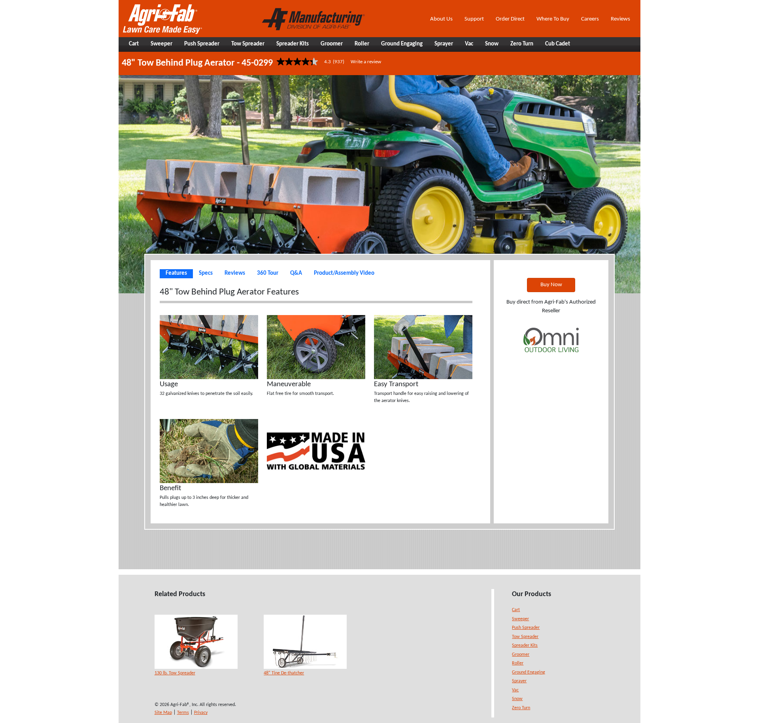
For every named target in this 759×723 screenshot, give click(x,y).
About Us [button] (441, 19)
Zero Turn (521, 708)
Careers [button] (590, 19)
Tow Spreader (525, 636)
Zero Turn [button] (521, 44)
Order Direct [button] (510, 19)
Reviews (620, 19)
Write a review (366, 61)
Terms (183, 712)
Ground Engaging (528, 672)
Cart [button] (134, 44)
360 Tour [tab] (267, 273)
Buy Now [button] (551, 285)
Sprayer (519, 681)
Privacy (201, 712)
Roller (517, 663)
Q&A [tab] (296, 273)
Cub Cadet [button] (557, 44)
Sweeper (520, 619)
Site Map (163, 712)
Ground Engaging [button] (402, 44)
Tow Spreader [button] (247, 44)
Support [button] (474, 19)
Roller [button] (362, 44)
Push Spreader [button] (201, 44)
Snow (517, 699)
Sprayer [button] (443, 44)
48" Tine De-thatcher (284, 673)
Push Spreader (526, 627)
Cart (516, 610)
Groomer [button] (332, 44)
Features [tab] (176, 273)
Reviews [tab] (235, 273)
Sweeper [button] (161, 44)
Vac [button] (469, 44)
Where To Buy (552, 19)
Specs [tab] (206, 273)
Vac (515, 690)
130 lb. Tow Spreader (175, 673)
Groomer (520, 654)
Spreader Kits (525, 645)
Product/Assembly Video (344, 273)
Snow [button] (491, 44)
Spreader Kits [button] (292, 44)
